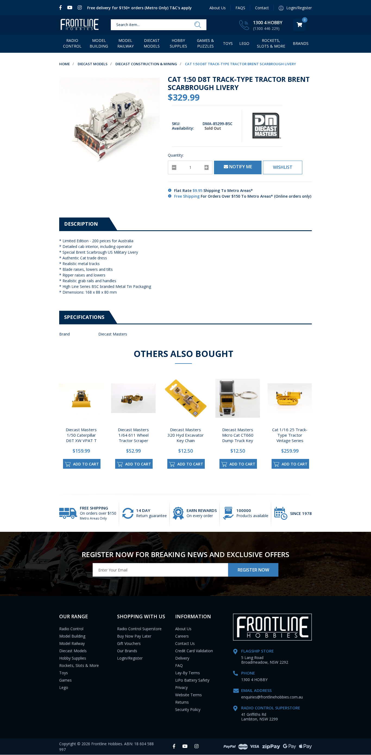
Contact (262, 7)
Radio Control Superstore (139, 628)
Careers (182, 636)
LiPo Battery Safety (192, 680)
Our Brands (127, 650)
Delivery (182, 658)
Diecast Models (152, 43)
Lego (63, 687)
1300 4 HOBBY (267, 23)
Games (65, 680)
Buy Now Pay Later (134, 636)
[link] (61, 7)
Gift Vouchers (129, 643)
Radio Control (72, 43)
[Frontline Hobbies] (79, 24)
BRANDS (301, 43)
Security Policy (187, 709)
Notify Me (240, 167)
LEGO (244, 43)
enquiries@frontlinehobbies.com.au (272, 697)
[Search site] (197, 25)
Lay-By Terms (187, 672)
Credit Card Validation (194, 650)
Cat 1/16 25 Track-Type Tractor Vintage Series (289, 435)
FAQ (179, 665)
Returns (182, 702)
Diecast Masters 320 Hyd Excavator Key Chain (186, 435)
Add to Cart (85, 464)
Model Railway (125, 43)
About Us (217, 7)
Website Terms (188, 694)
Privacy (181, 687)
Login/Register (130, 658)
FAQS (240, 7)
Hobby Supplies (178, 43)
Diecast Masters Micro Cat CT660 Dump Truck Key (237, 435)
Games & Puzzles (205, 43)
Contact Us (185, 643)
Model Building (99, 43)
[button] (282, 167)
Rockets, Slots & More (271, 43)
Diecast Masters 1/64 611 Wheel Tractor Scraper (133, 435)
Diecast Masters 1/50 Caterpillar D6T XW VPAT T (81, 435)
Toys (228, 43)
